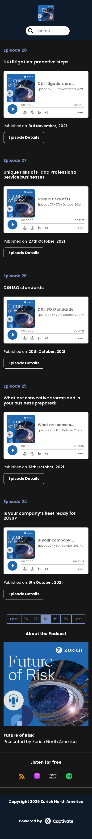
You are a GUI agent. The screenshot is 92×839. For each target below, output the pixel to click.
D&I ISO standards (24, 287)
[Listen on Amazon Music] (53, 776)
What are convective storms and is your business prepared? (42, 400)
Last (78, 619)
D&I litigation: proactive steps (36, 62)
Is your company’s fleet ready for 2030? (39, 515)
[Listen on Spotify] (69, 776)
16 (26, 619)
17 (36, 619)
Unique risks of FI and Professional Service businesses (41, 174)
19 (55, 619)
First (14, 619)
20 (66, 619)
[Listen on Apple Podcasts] (37, 776)
